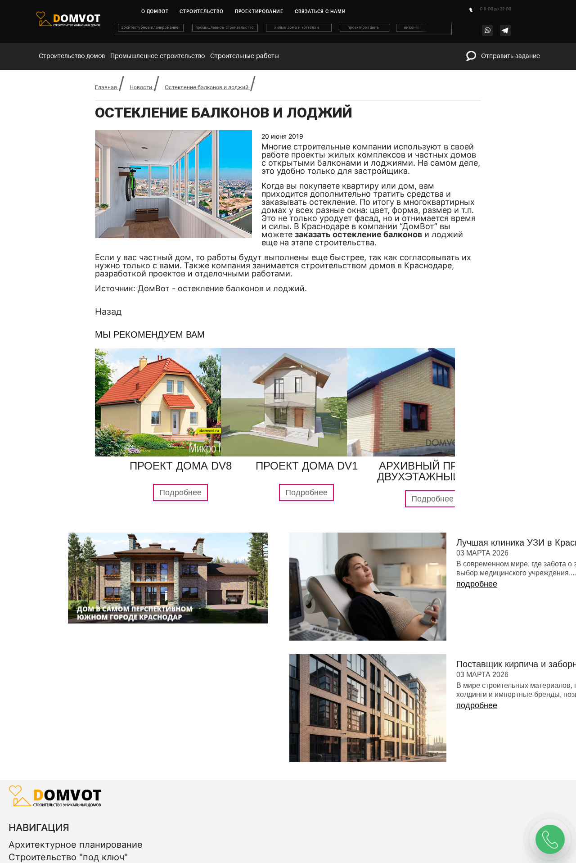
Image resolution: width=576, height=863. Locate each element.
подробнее (476, 629)
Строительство (201, 11)
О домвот (154, 11)
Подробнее (180, 537)
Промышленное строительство (157, 56)
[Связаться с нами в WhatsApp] (487, 30)
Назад (108, 328)
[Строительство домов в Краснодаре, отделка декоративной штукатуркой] (55, 850)
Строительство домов (72, 56)
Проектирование (259, 11)
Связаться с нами (320, 11)
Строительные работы (244, 56)
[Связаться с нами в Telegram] (505, 30)
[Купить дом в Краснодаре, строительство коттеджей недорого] (284, 33)
